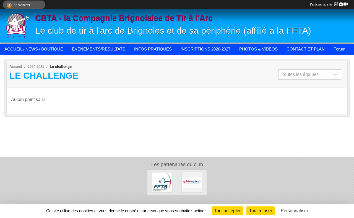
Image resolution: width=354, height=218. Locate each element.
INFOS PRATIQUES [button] (153, 49)
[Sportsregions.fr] (191, 182)
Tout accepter (227, 210)
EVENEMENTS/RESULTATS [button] (98, 49)
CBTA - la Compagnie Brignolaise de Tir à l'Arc (124, 18)
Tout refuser (260, 210)
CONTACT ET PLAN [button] (306, 49)
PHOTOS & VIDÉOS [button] (258, 49)
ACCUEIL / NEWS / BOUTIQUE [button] (33, 49)
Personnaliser (294, 210)
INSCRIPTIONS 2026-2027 (205, 49)
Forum (339, 49)
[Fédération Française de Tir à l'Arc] (162, 182)
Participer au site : (322, 4)
